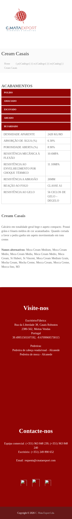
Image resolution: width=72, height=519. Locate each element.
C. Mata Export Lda (18, 40)
